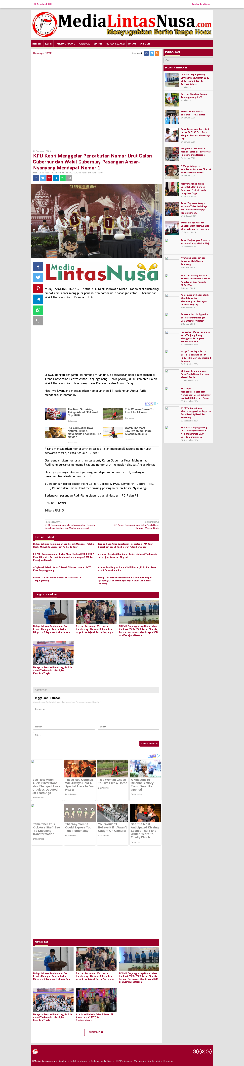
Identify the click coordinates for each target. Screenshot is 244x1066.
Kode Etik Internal (78, 1061)
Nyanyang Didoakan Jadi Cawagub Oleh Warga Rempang (193, 261)
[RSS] (157, 53)
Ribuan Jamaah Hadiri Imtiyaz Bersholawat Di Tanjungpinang (57, 579)
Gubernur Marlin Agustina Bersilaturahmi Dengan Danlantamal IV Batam (194, 317)
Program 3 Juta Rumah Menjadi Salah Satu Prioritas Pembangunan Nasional (196, 152)
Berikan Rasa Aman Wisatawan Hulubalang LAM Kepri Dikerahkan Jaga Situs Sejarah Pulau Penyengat (125, 545)
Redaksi (62, 1061)
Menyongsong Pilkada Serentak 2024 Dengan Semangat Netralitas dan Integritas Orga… (194, 188)
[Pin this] (49, 178)
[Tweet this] (43, 178)
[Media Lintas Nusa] (122, 24)
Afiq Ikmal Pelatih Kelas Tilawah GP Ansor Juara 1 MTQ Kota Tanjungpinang (62, 569)
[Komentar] (69, 178)
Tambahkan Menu (201, 4)
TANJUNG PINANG (96, 172)
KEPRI (54, 172)
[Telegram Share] (56, 178)
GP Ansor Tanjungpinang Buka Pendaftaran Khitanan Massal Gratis (136, 524)
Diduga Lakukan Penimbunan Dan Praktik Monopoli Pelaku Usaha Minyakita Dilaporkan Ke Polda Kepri (63, 545)
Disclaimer (168, 1061)
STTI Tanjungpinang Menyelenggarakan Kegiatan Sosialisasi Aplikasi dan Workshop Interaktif (70, 524)
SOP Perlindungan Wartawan (130, 1061)
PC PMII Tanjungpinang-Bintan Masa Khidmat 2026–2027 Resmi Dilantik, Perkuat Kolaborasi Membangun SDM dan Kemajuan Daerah (63, 557)
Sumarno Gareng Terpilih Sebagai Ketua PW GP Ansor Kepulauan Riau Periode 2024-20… (195, 280)
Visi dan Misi (154, 1061)
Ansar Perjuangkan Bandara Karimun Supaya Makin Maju (195, 242)
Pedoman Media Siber (101, 1061)
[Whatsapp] (63, 178)
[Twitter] (152, 53)
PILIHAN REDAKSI (65, 172)
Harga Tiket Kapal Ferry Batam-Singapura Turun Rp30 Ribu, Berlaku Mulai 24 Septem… (196, 356)
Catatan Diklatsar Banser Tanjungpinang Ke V (194, 96)
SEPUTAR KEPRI (80, 172)
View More (96, 1032)
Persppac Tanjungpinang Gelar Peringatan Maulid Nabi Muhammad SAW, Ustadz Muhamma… (194, 432)
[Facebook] (146, 53)
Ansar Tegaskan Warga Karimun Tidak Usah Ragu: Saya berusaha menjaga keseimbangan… (194, 208)
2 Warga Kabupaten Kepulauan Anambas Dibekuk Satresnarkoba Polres (196, 169)
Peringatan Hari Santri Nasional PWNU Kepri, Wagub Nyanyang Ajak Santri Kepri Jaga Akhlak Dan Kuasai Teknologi (124, 580)
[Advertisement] (96, 102)
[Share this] (36, 178)
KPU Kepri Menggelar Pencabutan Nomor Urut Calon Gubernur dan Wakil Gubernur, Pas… (196, 393)
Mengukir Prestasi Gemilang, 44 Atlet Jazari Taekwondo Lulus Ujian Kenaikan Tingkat (127, 556)
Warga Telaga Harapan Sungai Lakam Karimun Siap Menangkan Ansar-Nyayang (195, 226)
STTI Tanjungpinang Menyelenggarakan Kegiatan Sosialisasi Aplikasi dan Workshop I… (196, 412)
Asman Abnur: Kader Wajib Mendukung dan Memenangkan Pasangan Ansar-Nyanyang (195, 300)
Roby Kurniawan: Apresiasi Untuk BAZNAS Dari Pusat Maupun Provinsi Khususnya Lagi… (195, 134)
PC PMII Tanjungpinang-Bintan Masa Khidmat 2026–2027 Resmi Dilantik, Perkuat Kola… (196, 79)
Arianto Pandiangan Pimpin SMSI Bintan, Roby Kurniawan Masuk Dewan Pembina (127, 569)
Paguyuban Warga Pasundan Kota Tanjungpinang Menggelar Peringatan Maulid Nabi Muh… (195, 337)
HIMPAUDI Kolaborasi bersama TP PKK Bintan (193, 113)
